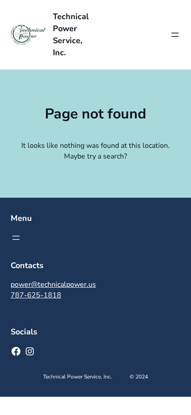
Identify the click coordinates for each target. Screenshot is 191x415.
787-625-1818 (36, 295)
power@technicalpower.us (53, 284)
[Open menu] (175, 34)
